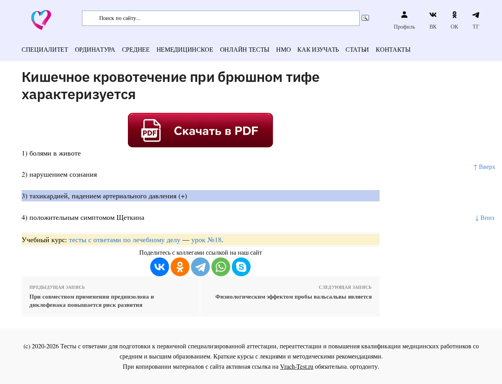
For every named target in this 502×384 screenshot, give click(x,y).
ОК (454, 26)
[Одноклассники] (180, 266)
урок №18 (206, 239)
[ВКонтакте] (159, 266)
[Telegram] (200, 266)
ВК (433, 26)
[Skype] (241, 266)
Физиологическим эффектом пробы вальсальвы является (293, 296)
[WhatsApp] (220, 266)
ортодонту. (364, 366)
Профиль (404, 26)
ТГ (476, 26)
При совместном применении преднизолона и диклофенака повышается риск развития (91, 300)
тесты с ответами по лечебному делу (124, 239)
